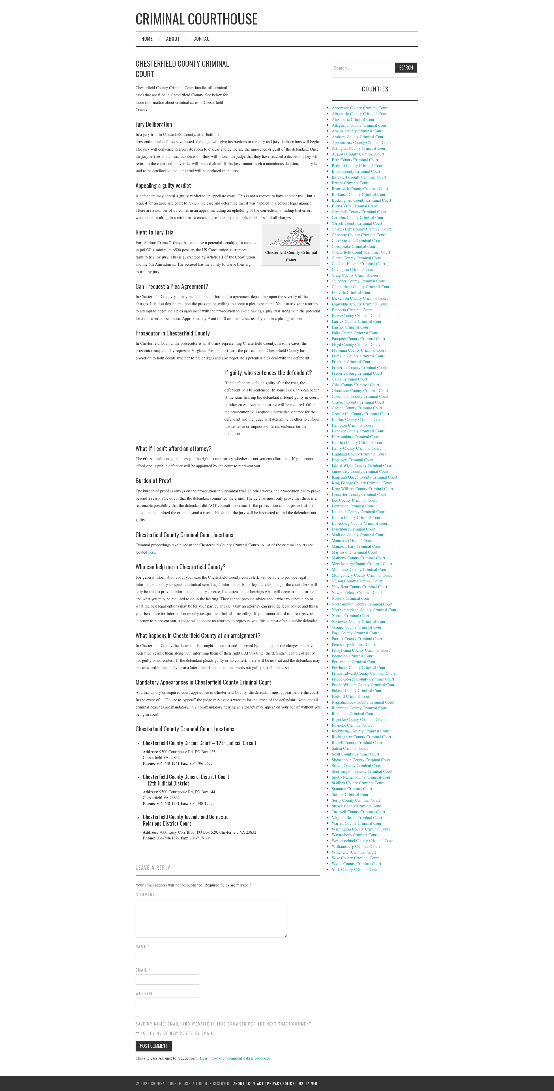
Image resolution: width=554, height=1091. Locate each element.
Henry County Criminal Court (356, 448)
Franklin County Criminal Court (358, 356)
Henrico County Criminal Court (358, 442)
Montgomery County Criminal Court (362, 575)
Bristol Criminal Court (350, 182)
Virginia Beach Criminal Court (357, 817)
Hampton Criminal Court (352, 425)
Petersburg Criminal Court (353, 644)
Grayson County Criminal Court (358, 402)
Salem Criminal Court (350, 748)
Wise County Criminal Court (355, 858)
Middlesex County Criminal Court (360, 569)
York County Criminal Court (355, 869)
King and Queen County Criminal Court (364, 477)
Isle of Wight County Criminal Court (362, 465)
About (173, 38)
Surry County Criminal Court (356, 800)
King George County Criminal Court (362, 482)
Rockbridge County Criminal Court (361, 731)
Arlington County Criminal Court (359, 148)
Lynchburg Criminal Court (353, 529)
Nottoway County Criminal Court (359, 621)
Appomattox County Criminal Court (361, 142)
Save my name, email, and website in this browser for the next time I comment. (224, 1024)
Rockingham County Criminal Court (361, 736)
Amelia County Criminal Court (357, 131)
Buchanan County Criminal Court (359, 194)
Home (147, 38)
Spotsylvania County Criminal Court (362, 777)
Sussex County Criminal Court (357, 806)
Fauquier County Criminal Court (358, 338)
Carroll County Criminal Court (357, 223)
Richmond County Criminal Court (360, 708)
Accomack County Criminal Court (360, 107)
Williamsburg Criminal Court (356, 846)
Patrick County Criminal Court (357, 638)
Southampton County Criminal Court (362, 771)
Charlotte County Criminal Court (359, 234)
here (151, 552)
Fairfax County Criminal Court (357, 321)
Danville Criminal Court (352, 292)
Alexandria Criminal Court (354, 119)
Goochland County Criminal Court (360, 396)
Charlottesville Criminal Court (356, 240)
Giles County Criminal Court (355, 384)
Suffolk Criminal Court (351, 794)
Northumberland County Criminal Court (365, 609)
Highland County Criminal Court (359, 454)
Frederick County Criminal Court (359, 367)
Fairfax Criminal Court (351, 327)
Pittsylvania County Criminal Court (361, 650)
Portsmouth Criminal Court (354, 661)
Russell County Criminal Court (357, 742)
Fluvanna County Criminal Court (359, 350)
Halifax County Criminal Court (357, 419)
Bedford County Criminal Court (358, 165)
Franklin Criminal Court (352, 361)
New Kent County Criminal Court (359, 586)
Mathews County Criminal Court (358, 558)
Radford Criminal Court (351, 696)
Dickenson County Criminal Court (360, 298)
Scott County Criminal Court (355, 754)
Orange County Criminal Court (357, 627)
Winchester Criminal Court (354, 852)
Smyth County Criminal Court (356, 765)
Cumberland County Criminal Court (361, 286)
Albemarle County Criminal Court (360, 113)
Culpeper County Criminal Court (358, 281)
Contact (202, 38)
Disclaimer (307, 1083)
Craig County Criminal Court (356, 275)
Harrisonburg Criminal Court (355, 436)
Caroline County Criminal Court (358, 217)
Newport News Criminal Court (357, 592)
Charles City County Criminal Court (361, 229)
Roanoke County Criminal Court (358, 719)
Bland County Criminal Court (356, 171)
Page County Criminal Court (355, 633)
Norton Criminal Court (350, 615)
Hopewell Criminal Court (352, 459)
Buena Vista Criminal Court (354, 206)
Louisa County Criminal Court (357, 517)
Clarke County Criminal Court (356, 257)
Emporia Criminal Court (352, 309)
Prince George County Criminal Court (363, 679)
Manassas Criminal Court (352, 540)
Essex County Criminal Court (356, 315)
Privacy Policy (280, 1083)
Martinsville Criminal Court (354, 552)
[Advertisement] (277, 97)
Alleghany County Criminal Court (360, 125)
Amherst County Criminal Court (358, 136)
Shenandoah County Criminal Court (361, 759)
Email (143, 970)
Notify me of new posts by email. (178, 1033)
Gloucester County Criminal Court (360, 390)
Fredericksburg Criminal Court (357, 373)
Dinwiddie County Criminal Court (360, 304)
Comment (145, 894)
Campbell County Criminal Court (359, 211)
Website (144, 993)
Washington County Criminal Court (361, 829)
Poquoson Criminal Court (353, 656)
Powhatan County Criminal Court (359, 667)
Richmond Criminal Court (353, 713)
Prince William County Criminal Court (364, 684)
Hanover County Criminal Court (358, 431)
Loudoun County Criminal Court (358, 511)
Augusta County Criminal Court (358, 154)
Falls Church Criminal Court (355, 332)
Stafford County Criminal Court (358, 783)
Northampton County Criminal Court (362, 604)
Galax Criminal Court (349, 379)
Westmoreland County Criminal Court (363, 840)
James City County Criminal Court (360, 471)
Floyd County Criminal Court (356, 344)
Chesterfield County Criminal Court (361, 252)
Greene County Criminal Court (357, 407)
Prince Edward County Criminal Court (363, 673)
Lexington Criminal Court (353, 506)
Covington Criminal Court (353, 269)
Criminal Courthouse (196, 18)
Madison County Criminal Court (358, 534)
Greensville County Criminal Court (360, 413)
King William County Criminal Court (362, 488)
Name (143, 946)
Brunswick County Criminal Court (360, 188)
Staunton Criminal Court (352, 788)
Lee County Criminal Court (354, 500)
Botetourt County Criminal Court (359, 177)
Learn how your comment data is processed (235, 1058)
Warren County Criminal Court (357, 823)
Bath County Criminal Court (355, 159)
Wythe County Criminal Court (356, 863)
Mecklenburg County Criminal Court (362, 563)
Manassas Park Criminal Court (356, 546)
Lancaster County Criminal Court (359, 494)
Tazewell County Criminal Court (358, 811)
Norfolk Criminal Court (351, 598)
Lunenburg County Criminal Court (360, 523)
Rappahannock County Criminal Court (363, 702)
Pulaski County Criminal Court (357, 690)
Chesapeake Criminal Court (354, 246)
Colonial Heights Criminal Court (358, 263)
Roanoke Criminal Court (352, 725)
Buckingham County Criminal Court (361, 200)
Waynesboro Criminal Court (355, 834)
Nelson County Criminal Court (357, 581)
